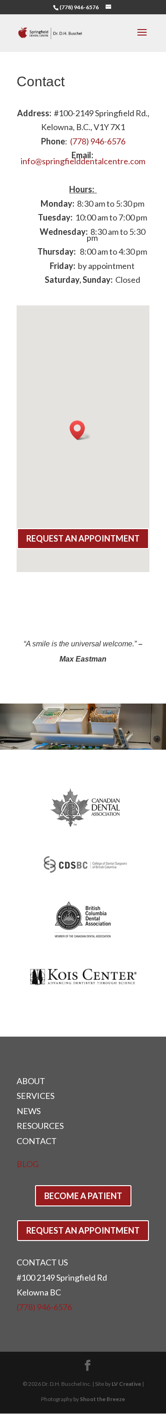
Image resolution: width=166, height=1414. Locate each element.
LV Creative (126, 1383)
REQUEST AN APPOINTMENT (83, 538)
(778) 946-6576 (79, 7)
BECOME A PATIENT (83, 1196)
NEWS (29, 1111)
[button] (80, 430)
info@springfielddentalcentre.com (83, 161)
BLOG (28, 1164)
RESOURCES (40, 1126)
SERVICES (35, 1096)
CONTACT (37, 1141)
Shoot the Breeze (102, 1399)
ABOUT (31, 1081)
